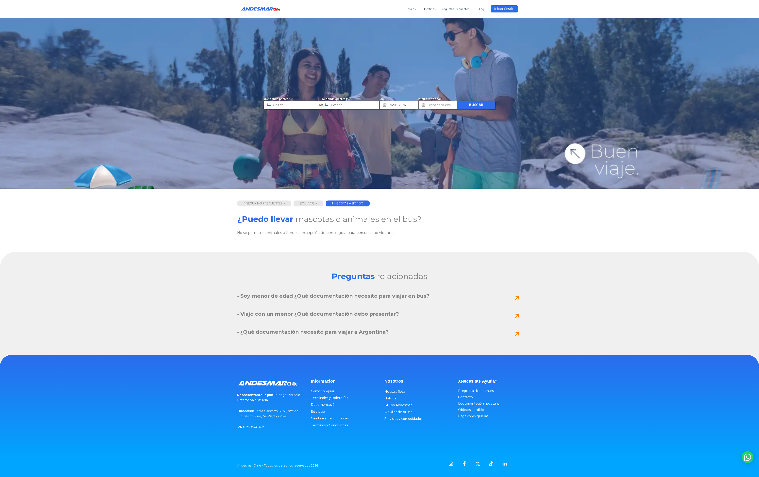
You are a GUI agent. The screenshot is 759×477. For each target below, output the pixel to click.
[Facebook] (464, 463)
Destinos (429, 8)
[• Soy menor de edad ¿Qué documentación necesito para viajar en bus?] (517, 298)
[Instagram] (450, 463)
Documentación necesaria (478, 403)
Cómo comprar (322, 391)
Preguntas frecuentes (476, 391)
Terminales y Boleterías (329, 398)
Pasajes (410, 8)
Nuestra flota (394, 391)
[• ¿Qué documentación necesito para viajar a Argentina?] (517, 334)
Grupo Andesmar (398, 405)
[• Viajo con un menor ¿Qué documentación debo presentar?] (517, 316)
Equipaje (318, 411)
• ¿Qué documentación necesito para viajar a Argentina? (313, 332)
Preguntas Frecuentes (455, 8)
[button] (504, 8)
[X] (477, 463)
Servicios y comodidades (403, 419)
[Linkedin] (504, 463)
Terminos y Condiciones (329, 425)
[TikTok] (491, 463)
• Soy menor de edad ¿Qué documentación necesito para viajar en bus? (333, 296)
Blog (481, 8)
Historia (390, 398)
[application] (417, 9)
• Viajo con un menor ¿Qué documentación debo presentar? (318, 314)
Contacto (465, 397)
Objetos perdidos (471, 410)
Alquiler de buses (398, 412)
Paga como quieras (473, 416)
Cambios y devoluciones (330, 418)
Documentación (324, 405)
